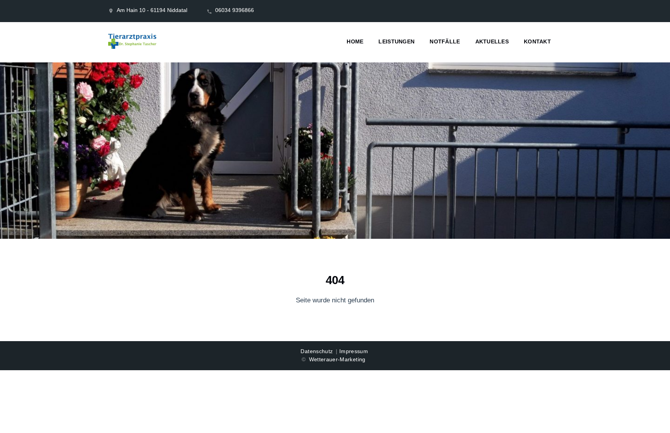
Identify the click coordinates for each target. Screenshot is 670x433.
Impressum (353, 351)
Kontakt (537, 41)
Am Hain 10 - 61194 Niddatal (152, 10)
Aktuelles (492, 41)
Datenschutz (316, 351)
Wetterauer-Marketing (337, 359)
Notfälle (445, 41)
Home (355, 41)
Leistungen (396, 41)
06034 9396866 (234, 10)
